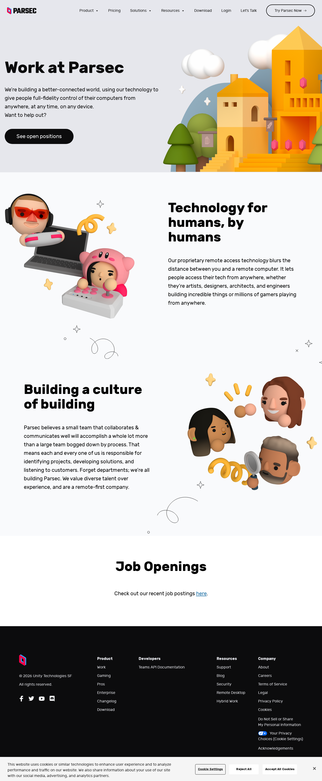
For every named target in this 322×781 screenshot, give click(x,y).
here (201, 594)
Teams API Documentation (162, 667)
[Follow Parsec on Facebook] (21, 698)
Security (224, 684)
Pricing (114, 10)
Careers (265, 676)
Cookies (265, 710)
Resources (170, 10)
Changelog (106, 701)
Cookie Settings (210, 769)
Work (101, 667)
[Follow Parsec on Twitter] (31, 698)
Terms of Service (272, 684)
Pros (101, 684)
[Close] (314, 768)
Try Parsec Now (288, 10)
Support (224, 667)
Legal (263, 693)
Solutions (138, 10)
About (263, 667)
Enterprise (106, 693)
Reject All (243, 769)
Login (226, 10)
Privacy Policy (270, 701)
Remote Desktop (231, 693)
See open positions (39, 136)
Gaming (104, 676)
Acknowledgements (275, 748)
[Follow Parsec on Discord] (52, 698)
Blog (221, 676)
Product (86, 10)
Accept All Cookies (279, 769)
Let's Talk (249, 10)
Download (203, 10)
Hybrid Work (227, 701)
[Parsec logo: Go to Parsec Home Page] (21, 10)
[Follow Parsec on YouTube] (42, 699)
